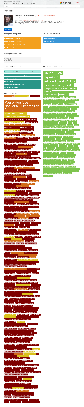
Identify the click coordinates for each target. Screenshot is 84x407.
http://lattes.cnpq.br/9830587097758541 (44, 16)
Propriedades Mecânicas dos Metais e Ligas (22, 75)
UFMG (76, 3)
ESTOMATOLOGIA (22, 81)
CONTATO (25, 3)
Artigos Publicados (22, 41)
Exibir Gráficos (8, 29)
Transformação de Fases (22, 87)
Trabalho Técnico (62, 41)
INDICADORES (16, 3)
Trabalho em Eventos (22, 48)
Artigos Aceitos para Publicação (22, 38)
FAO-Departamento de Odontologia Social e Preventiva (32, 20)
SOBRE (33, 3)
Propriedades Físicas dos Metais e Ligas (22, 84)
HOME (7, 3)
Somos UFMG (65, 2)
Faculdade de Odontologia (24, 19)
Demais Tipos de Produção (22, 44)
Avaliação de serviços (22, 78)
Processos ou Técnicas (62, 38)
